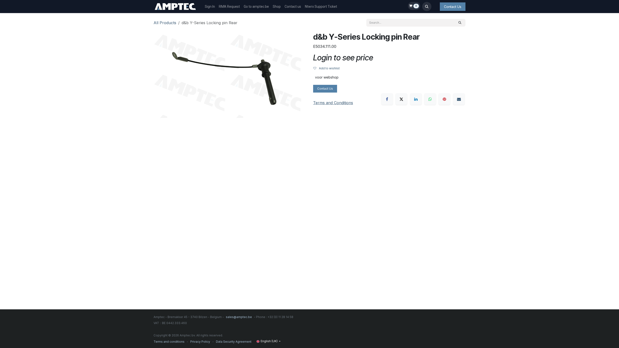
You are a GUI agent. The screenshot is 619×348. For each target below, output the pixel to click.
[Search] (459, 23)
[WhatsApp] (430, 99)
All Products (165, 22)
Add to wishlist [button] (329, 68)
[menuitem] (210, 6)
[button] (426, 6)
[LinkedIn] (416, 99)
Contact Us (452, 7)
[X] (401, 99)
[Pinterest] (444, 99)
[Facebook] (387, 99)
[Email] (459, 99)
